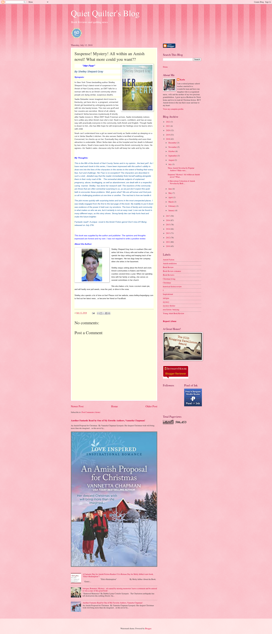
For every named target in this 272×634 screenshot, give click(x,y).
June (170, 188)
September (172, 155)
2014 (168, 229)
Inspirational (168, 294)
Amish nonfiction (170, 263)
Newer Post (77, 406)
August (171, 160)
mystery (166, 302)
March (171, 201)
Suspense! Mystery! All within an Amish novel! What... (184, 175)
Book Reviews (168, 275)
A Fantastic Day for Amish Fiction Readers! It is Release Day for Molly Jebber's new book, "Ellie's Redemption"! (118, 575)
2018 (168, 139)
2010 (168, 246)
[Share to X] (103, 313)
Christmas (167, 282)
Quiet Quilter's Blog (105, 13)
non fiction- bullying (171, 309)
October (171, 151)
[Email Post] (93, 312)
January (171, 210)
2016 (168, 220)
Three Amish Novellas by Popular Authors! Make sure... (181, 169)
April (170, 197)
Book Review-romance (172, 271)
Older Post (151, 406)
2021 (168, 126)
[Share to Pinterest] (109, 313)
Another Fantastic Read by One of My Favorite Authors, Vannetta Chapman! (108, 420)
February (172, 206)
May (170, 193)
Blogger (148, 628)
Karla (182, 79)
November (172, 147)
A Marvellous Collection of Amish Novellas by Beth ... (181, 182)
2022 (168, 121)
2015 (168, 224)
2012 (168, 237)
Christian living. (169, 278)
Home (114, 406)
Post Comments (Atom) (91, 412)
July (170, 164)
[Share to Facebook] (106, 313)
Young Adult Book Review (173, 313)
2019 (168, 134)
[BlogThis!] (101, 313)
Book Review (168, 267)
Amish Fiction (168, 259)
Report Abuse (169, 321)
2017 (168, 216)
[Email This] (98, 313)
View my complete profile (173, 109)
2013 (168, 233)
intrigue (166, 298)
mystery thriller (169, 305)
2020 (168, 130)
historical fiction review (172, 286)
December (172, 142)
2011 (168, 242)
